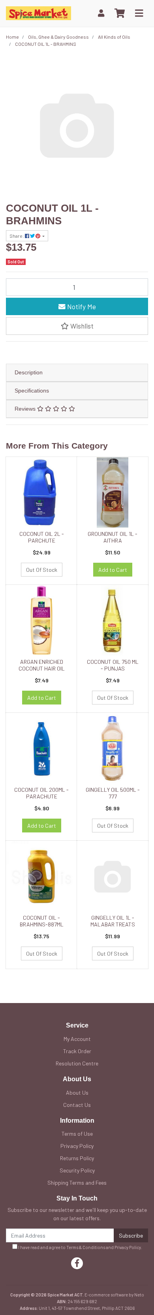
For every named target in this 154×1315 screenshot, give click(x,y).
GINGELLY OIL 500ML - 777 (113, 793)
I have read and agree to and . (79, 1247)
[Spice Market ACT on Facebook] (77, 1263)
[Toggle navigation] (139, 13)
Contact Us (77, 1104)
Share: (17, 236)
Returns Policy (77, 1158)
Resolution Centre (77, 1063)
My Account (77, 1038)
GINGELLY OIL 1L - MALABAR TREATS (112, 921)
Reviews (26, 409)
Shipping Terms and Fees (77, 1182)
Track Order (77, 1051)
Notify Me (81, 306)
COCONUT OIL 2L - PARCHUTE (41, 537)
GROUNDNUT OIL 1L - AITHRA (112, 537)
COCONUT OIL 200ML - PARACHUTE (41, 793)
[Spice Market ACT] (38, 12)
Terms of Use (77, 1133)
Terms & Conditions (85, 1247)
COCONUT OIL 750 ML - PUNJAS (113, 665)
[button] (77, 325)
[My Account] (101, 13)
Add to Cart (112, 569)
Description (29, 372)
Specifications (32, 390)
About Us (77, 1092)
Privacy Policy (77, 1145)
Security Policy (77, 1170)
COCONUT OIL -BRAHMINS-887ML (42, 921)
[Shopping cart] (119, 13)
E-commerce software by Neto (114, 1294)
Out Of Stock (41, 569)
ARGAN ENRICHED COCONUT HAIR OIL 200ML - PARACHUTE (41, 668)
